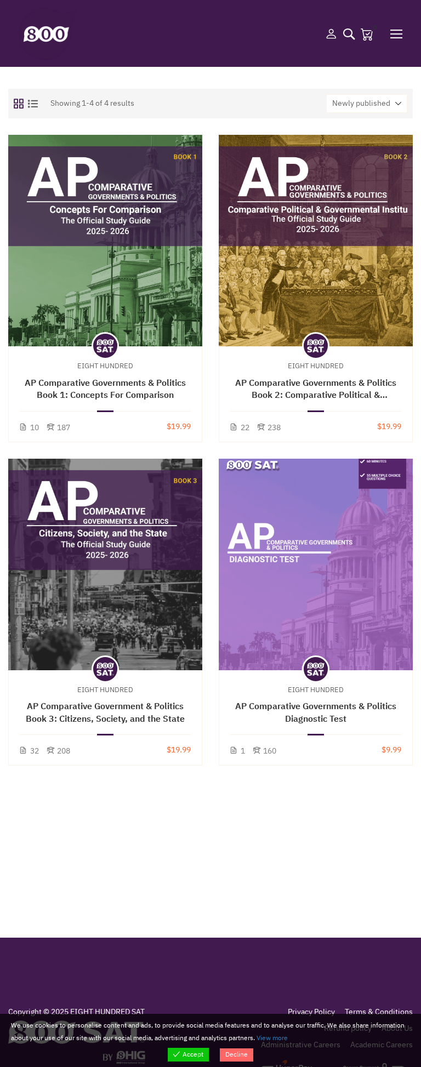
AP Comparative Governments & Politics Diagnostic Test (315, 712)
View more (272, 1038)
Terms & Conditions (379, 1012)
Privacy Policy (311, 1012)
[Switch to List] (33, 104)
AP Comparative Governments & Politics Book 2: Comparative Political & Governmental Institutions (315, 389)
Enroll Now (105, 240)
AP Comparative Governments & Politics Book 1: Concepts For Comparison (105, 389)
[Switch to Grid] (19, 104)
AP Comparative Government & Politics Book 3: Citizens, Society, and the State (105, 712)
